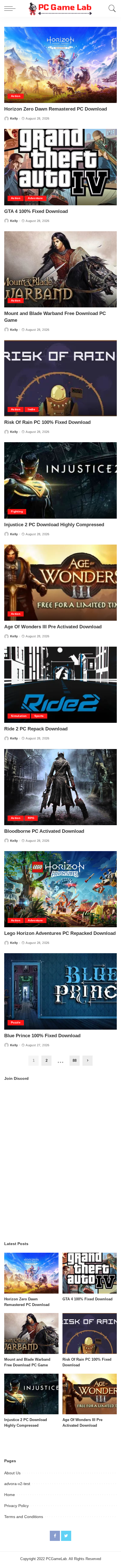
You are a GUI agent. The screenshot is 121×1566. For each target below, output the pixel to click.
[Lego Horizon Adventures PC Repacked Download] (60, 889)
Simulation (19, 715)
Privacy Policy (16, 1505)
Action (15, 96)
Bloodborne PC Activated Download (44, 831)
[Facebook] (55, 1536)
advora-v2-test (17, 1483)
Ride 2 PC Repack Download (36, 729)
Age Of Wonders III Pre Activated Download (53, 626)
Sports (39, 715)
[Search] (111, 8)
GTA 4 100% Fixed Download (36, 211)
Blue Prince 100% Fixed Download (42, 1035)
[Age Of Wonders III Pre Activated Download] (60, 583)
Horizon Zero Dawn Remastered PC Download (55, 109)
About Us (12, 1473)
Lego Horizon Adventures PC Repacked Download (60, 933)
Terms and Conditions (23, 1516)
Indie (31, 409)
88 (75, 1060)
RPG (31, 818)
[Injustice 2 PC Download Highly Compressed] (60, 480)
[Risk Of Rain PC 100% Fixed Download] (60, 378)
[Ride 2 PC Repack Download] (60, 685)
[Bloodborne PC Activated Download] (60, 787)
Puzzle (16, 1022)
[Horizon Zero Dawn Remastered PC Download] (60, 65)
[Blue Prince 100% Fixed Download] (60, 991)
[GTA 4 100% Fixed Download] (60, 167)
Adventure (35, 198)
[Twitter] (66, 1536)
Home (9, 1494)
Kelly (14, 118)
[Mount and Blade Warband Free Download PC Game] (60, 269)
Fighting (17, 511)
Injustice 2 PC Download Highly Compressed (54, 524)
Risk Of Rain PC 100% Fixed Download (47, 422)
